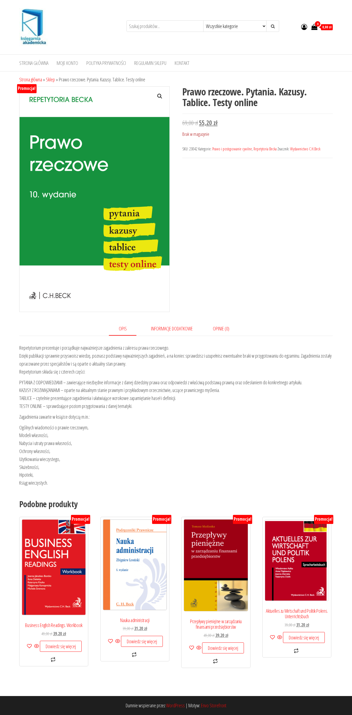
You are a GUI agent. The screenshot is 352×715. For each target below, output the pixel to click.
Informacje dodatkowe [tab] (172, 328)
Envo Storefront (213, 705)
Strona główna (33, 63)
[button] (160, 96)
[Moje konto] (304, 27)
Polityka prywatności (106, 63)
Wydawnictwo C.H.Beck (305, 148)
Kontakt (182, 63)
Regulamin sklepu (150, 63)
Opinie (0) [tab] (221, 328)
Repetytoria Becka (265, 148)
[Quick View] (36, 646)
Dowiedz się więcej (61, 646)
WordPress (175, 705)
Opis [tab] (123, 328)
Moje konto (67, 63)
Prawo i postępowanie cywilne (232, 148)
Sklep (50, 79)
